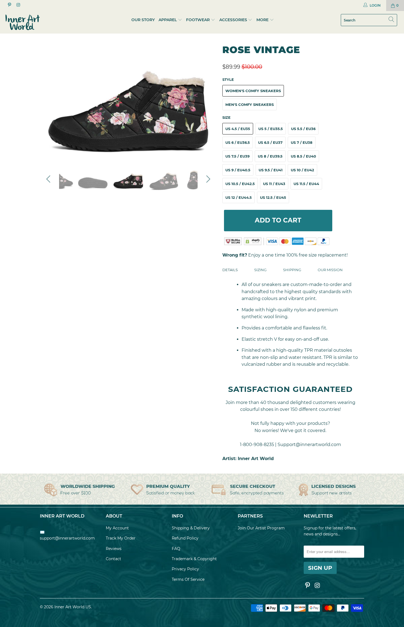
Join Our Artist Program (261, 528)
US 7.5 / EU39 (237, 156)
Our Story (143, 19)
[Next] (207, 101)
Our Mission (330, 270)
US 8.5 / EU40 (303, 156)
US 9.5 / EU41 (271, 170)
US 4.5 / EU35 (237, 129)
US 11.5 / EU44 (306, 184)
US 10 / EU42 (302, 170)
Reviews (113, 548)
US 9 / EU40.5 (237, 170)
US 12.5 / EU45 (273, 197)
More (263, 19)
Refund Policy (185, 538)
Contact (113, 558)
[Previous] (49, 101)
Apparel (168, 19)
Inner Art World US (72, 606)
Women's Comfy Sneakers (253, 91)
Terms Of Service (188, 579)
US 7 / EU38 (301, 142)
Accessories (233, 19)
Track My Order (120, 538)
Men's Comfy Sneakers (249, 104)
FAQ (176, 548)
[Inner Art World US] (35, 22)
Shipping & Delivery (191, 528)
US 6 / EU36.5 (237, 142)
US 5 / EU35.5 (270, 129)
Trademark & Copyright (194, 558)
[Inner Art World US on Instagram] (17, 5)
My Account (117, 528)
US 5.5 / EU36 (303, 129)
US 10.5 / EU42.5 (240, 184)
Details (230, 270)
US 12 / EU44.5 (238, 197)
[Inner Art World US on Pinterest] (9, 5)
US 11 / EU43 (274, 184)
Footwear (198, 19)
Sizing (260, 270)
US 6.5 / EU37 (270, 142)
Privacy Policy (185, 568)
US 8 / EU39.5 (270, 156)
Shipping (292, 270)
